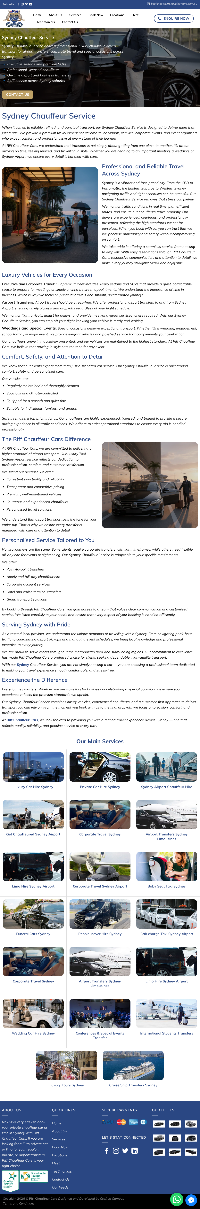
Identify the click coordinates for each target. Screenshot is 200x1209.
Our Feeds (60, 1187)
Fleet (135, 15)
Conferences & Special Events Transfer (100, 1035)
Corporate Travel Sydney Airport (100, 886)
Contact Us (70, 22)
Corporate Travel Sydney (100, 834)
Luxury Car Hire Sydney (33, 787)
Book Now (95, 15)
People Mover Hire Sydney (100, 934)
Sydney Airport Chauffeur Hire (166, 787)
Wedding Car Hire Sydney (33, 1033)
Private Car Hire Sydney (100, 787)
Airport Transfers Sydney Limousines (167, 836)
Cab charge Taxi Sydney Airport (166, 934)
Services (75, 15)
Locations (117, 15)
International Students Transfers (166, 1033)
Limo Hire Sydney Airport (33, 886)
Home (37, 15)
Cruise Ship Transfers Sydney (133, 1085)
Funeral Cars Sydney (33, 934)
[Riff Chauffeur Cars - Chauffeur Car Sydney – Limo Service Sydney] (15, 18)
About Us (55, 15)
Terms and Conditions (18, 1203)
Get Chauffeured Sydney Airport (33, 834)
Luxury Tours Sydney (66, 1085)
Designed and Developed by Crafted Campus (91, 1198)
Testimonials (46, 22)
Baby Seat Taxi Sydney (167, 886)
